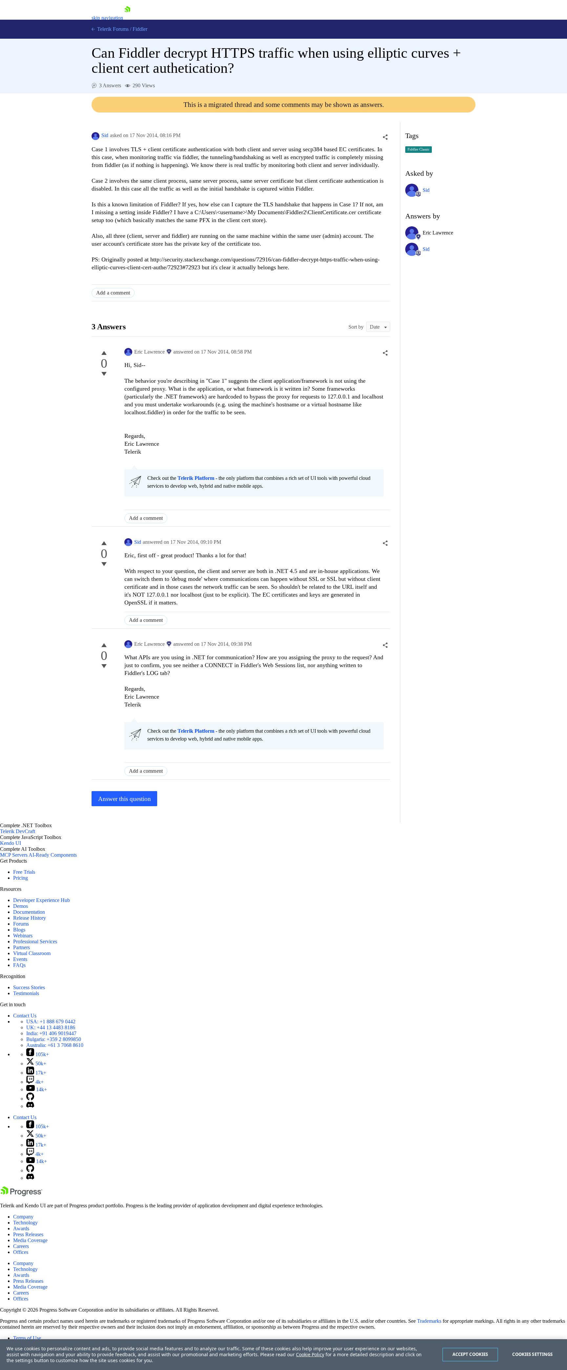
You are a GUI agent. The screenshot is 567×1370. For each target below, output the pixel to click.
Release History (29, 918)
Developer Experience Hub (41, 900)
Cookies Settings (532, 1354)
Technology (25, 1222)
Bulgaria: (53, 1039)
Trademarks (429, 1321)
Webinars (22, 935)
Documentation (29, 912)
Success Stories (29, 987)
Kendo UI (10, 843)
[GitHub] (30, 1098)
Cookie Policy (310, 1354)
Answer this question (124, 798)
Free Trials (24, 872)
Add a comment (113, 293)
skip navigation (107, 18)
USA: (50, 1021)
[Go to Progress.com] (21, 1194)
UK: (50, 1027)
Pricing (20, 878)
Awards (21, 1228)
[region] (283, 1354)
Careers (21, 1246)
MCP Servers (14, 855)
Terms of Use (27, 1338)
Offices (20, 1252)
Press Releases (28, 1234)
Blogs (19, 929)
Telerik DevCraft (17, 831)
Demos (20, 906)
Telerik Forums (112, 29)
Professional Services (35, 941)
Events (20, 959)
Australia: (54, 1045)
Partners (21, 947)
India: (51, 1033)
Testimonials (26, 993)
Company (23, 1216)
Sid (104, 135)
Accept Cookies (470, 1354)
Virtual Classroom (32, 953)
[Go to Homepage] (127, 18)
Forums (21, 924)
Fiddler (140, 29)
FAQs (19, 965)
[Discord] (30, 1106)
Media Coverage (30, 1240)
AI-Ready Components (53, 855)
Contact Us (24, 1015)
